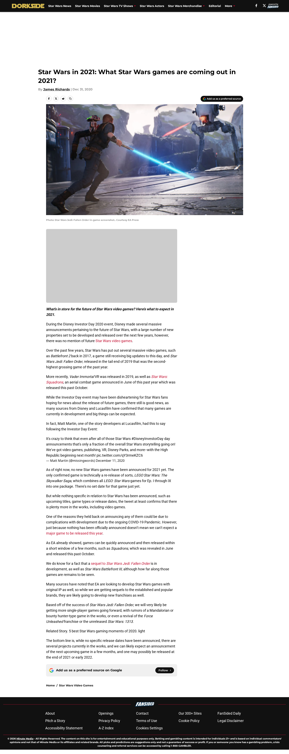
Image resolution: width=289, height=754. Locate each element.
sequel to (120, 563)
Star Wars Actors (152, 6)
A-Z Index (106, 728)
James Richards (56, 89)
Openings (106, 713)
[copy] (70, 98)
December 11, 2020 (110, 460)
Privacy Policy (109, 721)
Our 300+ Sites (190, 713)
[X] (264, 5)
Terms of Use (146, 721)
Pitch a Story (55, 721)
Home (50, 685)
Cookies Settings (149, 728)
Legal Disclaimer (230, 721)
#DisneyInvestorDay (147, 439)
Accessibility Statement (64, 728)
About (50, 713)
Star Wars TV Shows (118, 6)
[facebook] (256, 5)
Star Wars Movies (87, 6)
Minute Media (24, 738)
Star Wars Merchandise (185, 6)
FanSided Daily (229, 713)
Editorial (215, 6)
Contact (142, 713)
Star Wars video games (114, 341)
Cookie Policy (189, 721)
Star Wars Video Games (76, 685)
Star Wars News (59, 6)
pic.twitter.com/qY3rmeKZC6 (120, 455)
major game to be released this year (74, 533)
